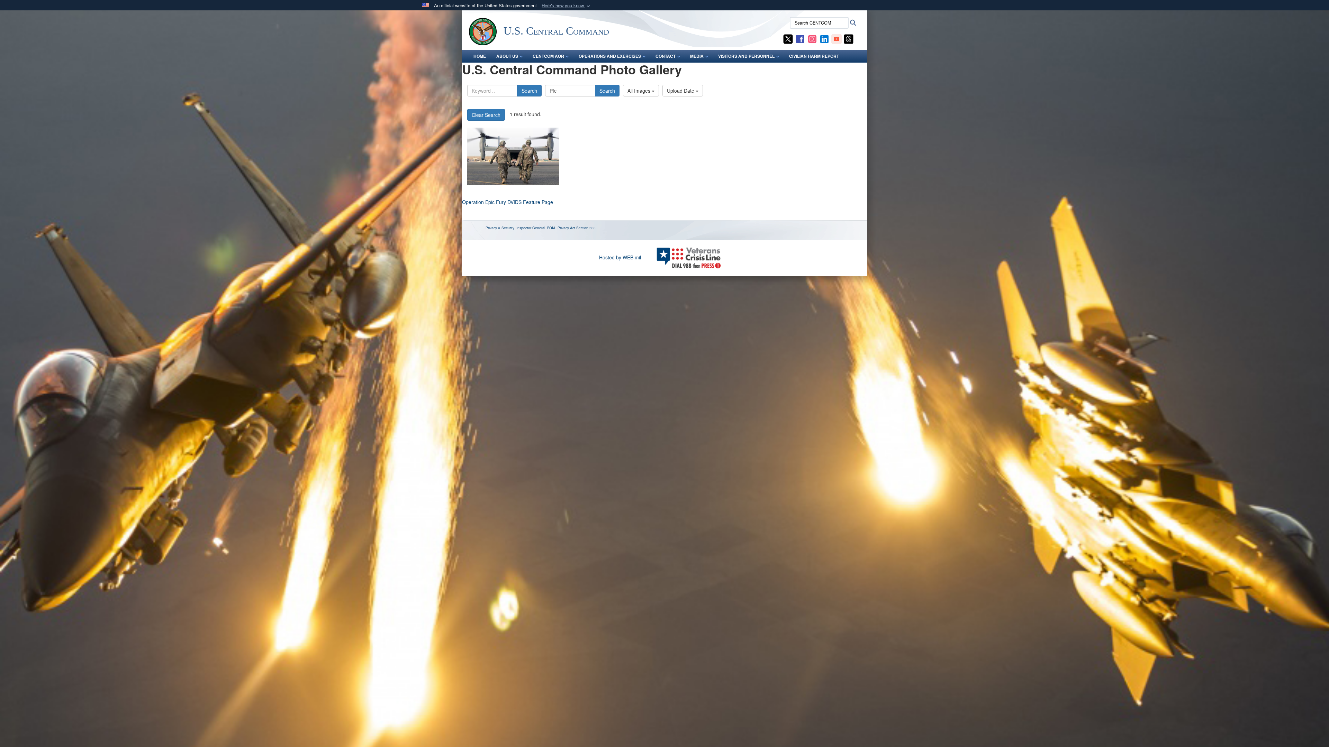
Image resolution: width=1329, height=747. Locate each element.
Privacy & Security (500, 227)
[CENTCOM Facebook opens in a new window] (800, 38)
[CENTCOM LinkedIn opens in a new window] (824, 38)
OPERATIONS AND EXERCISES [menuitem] (610, 56)
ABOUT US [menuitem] (507, 56)
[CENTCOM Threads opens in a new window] (848, 38)
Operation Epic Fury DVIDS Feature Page (507, 202)
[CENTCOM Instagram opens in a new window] (812, 38)
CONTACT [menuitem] (666, 56)
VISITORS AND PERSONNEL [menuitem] (746, 56)
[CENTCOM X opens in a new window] (788, 38)
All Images (639, 90)
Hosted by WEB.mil (620, 257)
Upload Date (681, 90)
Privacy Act (566, 227)
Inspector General (530, 227)
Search (529, 90)
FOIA (551, 227)
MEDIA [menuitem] (697, 56)
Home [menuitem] (479, 56)
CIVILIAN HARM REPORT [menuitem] (814, 56)
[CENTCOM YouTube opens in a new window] (836, 38)
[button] (566, 5)
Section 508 (586, 227)
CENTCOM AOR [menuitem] (548, 56)
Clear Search (486, 114)
